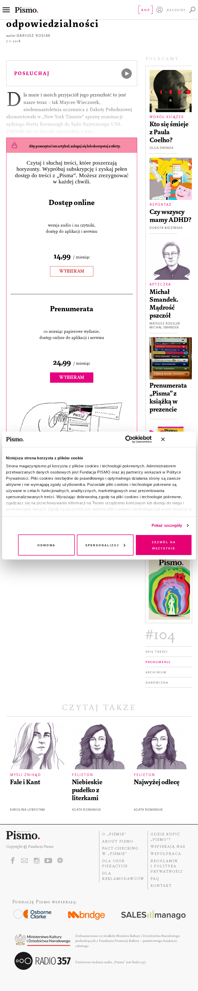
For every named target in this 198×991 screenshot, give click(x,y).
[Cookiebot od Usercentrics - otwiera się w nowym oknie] (129, 439)
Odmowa (46, 545)
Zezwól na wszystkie (164, 545)
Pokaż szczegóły (167, 525)
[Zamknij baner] (176, 439)
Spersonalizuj (102, 545)
